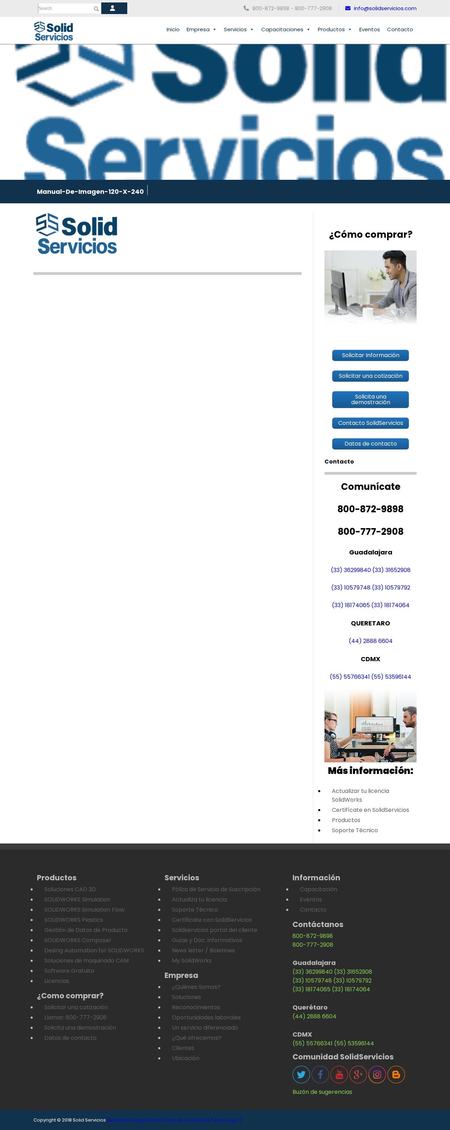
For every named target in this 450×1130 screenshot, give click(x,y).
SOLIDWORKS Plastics (73, 920)
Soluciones (186, 997)
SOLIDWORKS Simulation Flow (84, 910)
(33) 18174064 (390, 605)
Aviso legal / (228, 1120)
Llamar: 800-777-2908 (75, 1017)
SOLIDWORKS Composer (77, 940)
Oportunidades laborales (206, 1017)
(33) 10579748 (351, 588)
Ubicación (185, 1058)
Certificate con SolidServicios (212, 920)
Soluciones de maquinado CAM (86, 961)
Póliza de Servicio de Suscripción (216, 889)
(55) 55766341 (350, 677)
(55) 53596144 (391, 677)
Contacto (400, 29)
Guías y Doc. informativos (207, 940)
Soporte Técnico (355, 830)
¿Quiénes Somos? (196, 987)
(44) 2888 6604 (371, 641)
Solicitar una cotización (76, 1007)
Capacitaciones (282, 29)
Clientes (183, 1048)
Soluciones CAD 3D (70, 889)
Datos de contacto (70, 1038)
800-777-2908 (312, 945)
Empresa (198, 29)
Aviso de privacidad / (188, 1120)
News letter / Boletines (203, 950)
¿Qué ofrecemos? (196, 1038)
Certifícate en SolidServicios (370, 810)
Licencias (56, 981)
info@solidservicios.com (385, 8)
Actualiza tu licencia (199, 899)
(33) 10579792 (391, 588)
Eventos (369, 29)
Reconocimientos (196, 1007)
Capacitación (318, 889)
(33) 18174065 (351, 605)
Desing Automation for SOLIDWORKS (94, 950)
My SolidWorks (192, 961)
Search (45, 8)
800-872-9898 (312, 936)
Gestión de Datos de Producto (86, 930)
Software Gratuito (69, 971)
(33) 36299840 (351, 570)
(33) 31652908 (391, 570)
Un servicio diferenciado (205, 1028)
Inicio (173, 29)
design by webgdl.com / (135, 1120)
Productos (331, 29)
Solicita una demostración (80, 1028)
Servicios (235, 29)
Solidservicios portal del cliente (214, 930)
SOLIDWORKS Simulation (77, 899)
